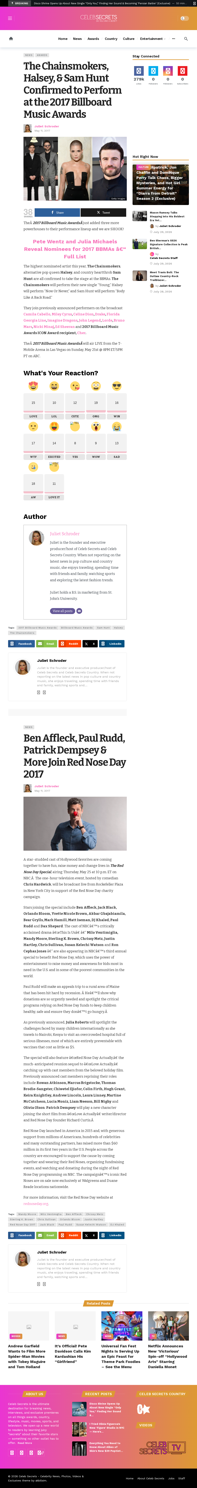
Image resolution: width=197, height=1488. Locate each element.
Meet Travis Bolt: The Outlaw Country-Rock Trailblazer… (164, 276)
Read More (25, 1442)
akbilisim (40, 1480)
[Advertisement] (161, 121)
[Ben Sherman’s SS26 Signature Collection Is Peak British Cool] (140, 244)
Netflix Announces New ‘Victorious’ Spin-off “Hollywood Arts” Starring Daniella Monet (167, 1356)
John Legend (90, 320)
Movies (16, 1336)
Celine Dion (83, 314)
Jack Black (47, 1224)
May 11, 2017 (42, 130)
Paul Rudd (65, 1224)
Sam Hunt (103, 627)
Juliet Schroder (46, 126)
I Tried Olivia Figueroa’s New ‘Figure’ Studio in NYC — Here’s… (106, 1427)
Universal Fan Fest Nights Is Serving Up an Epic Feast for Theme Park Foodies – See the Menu (120, 1356)
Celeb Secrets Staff (164, 258)
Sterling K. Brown (21, 1219)
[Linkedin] (44, 692)
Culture (143, 167)
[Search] (186, 39)
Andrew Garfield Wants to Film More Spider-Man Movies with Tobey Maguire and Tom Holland (26, 1356)
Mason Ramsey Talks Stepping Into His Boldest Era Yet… (167, 216)
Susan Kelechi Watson (91, 1224)
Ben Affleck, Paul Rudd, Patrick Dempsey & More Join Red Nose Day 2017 (74, 756)
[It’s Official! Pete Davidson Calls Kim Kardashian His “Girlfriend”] (75, 1326)
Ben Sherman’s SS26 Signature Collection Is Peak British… (169, 244)
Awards (42, 55)
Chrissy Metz (94, 1214)
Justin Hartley (93, 1219)
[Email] (79, 611)
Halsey (118, 627)
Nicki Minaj (43, 327)
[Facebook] (12, 1452)
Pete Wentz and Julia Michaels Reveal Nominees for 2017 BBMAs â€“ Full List (75, 249)
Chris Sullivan (47, 1219)
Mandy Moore (27, 1214)
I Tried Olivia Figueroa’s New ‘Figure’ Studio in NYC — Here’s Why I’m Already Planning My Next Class (95, 3)
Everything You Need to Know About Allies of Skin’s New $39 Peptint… (106, 1447)
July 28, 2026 (163, 291)
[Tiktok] (41, 1452)
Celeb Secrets (28, 1476)
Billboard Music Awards (77, 627)
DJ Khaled (117, 1224)
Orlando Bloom (70, 1219)
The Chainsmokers (22, 633)
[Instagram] (38, 692)
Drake (100, 314)
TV (153, 1336)
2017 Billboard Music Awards (37, 627)
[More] (173, 39)
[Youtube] (31, 1452)
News (29, 55)
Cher (81, 333)
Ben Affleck (74, 1214)
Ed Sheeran (65, 327)
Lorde (107, 320)
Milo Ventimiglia (51, 1214)
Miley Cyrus (62, 314)
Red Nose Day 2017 (22, 1224)
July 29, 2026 (163, 232)
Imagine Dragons (62, 320)
